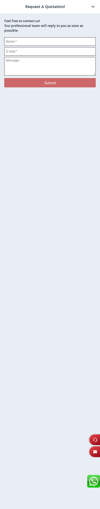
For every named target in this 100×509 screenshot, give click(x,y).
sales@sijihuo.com (96, 453)
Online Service (96, 441)
